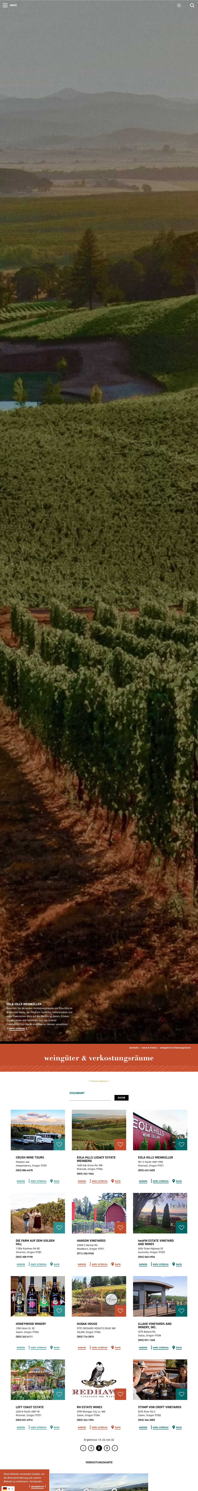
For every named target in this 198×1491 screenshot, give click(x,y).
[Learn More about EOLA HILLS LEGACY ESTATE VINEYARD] (99, 1130)
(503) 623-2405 (146, 1170)
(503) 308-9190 (24, 1257)
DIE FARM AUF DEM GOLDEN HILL (35, 1242)
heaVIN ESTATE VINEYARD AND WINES (156, 1242)
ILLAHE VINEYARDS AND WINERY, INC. (155, 1325)
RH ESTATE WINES (89, 1407)
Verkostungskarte (99, 1081)
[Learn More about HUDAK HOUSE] (99, 1296)
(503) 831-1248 (146, 1340)
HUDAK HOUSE (87, 1324)
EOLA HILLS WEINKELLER (155, 1157)
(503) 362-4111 (24, 1336)
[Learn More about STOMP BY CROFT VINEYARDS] (160, 1379)
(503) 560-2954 (146, 1257)
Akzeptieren (37, 1486)
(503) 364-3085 (146, 1420)
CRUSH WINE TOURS (30, 1157)
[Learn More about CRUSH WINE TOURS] (38, 1130)
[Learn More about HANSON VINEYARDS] (99, 1213)
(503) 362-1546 (85, 1173)
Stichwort (76, 1093)
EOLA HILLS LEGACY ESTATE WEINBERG (96, 1159)
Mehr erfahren (17, 1028)
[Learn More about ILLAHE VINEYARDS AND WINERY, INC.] (160, 1296)
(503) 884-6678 (24, 1170)
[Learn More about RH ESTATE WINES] (99, 1379)
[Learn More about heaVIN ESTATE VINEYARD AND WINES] (160, 1213)
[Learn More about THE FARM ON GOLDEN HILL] (38, 1213)
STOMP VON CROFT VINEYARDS (159, 1407)
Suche (121, 1097)
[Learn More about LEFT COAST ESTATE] (38, 1379)
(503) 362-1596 (85, 1420)
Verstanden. (36, 1481)
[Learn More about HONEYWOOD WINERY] (38, 1296)
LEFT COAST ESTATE (30, 1407)
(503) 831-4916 (24, 1420)
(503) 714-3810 (85, 1336)
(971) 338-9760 (85, 1253)
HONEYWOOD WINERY (31, 1324)
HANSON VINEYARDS (91, 1240)
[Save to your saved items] (59, 1144)
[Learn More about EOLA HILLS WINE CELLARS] (160, 1130)
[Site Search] (192, 5)
